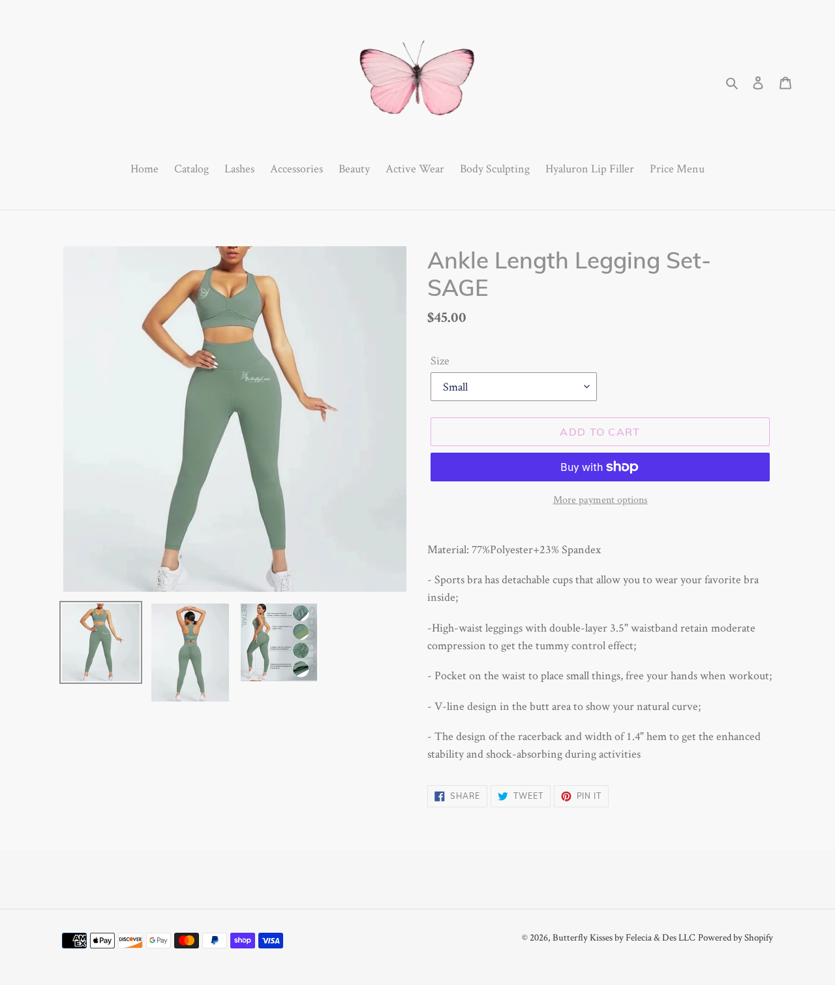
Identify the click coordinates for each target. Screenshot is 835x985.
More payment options (600, 499)
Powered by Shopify (735, 937)
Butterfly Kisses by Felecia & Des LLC (624, 937)
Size (440, 360)
